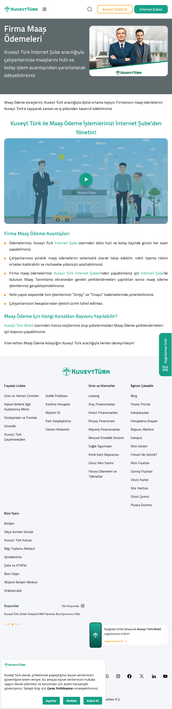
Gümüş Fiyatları (141, 471)
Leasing (94, 395)
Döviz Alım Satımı (101, 462)
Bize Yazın (11, 513)
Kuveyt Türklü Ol (115, 9)
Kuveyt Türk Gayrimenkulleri (14, 437)
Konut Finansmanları (103, 412)
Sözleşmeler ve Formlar (20, 417)
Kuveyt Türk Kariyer (18, 540)
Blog (134, 395)
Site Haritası (139, 488)
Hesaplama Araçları (144, 420)
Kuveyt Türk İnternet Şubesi (77, 273)
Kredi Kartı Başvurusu (104, 454)
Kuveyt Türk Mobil (18, 325)
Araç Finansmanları (102, 404)
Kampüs (136, 437)
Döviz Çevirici (140, 496)
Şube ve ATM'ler (15, 565)
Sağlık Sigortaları (100, 446)
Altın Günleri (139, 446)
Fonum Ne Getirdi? (144, 454)
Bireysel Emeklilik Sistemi (106, 437)
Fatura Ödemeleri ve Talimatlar (103, 474)
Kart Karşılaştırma (58, 420)
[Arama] (89, 9)
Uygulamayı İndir (114, 641)
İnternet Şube (66, 243)
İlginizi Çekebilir (142, 385)
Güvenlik (10, 425)
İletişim (9, 523)
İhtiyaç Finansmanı (102, 420)
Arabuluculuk (13, 590)
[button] (44, 9)
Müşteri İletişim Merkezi (21, 582)
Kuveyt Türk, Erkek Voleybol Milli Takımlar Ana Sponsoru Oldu (42, 614)
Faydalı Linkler (15, 385)
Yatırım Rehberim (57, 429)
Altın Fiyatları (140, 462)
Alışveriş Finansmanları (104, 429)
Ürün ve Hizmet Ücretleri (21, 395)
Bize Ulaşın (11, 573)
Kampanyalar (140, 412)
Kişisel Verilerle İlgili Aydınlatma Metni (17, 407)
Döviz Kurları (140, 479)
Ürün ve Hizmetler (102, 385)
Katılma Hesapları (58, 404)
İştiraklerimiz (13, 556)
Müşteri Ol (53, 412)
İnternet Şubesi (151, 9)
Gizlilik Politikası (57, 395)
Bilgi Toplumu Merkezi (19, 548)
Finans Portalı (140, 404)
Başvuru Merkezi (142, 429)
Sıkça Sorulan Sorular (18, 531)
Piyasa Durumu (141, 504)
